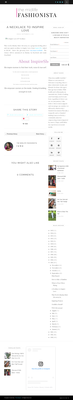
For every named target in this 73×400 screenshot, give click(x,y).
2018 (51, 249)
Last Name (53, 57)
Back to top (64, 398)
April (53, 321)
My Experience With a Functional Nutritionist (63, 168)
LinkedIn (51, 155)
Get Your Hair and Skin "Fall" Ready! (62, 200)
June (53, 316)
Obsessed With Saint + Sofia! (61, 177)
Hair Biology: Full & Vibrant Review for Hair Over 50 (18, 356)
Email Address (54, 44)
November (55, 268)
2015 (51, 257)
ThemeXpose (18, 397)
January (54, 329)
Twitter (59, 141)
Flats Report (56, 276)
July (53, 313)
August (54, 311)
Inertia (59, 191)
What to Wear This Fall (62, 213)
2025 (52, 230)
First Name (53, 51)
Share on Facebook (16, 115)
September (56, 273)
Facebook (51, 141)
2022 (52, 238)
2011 (51, 335)
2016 (52, 254)
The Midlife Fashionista (27, 143)
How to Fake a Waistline (59, 279)
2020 (52, 244)
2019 (52, 246)
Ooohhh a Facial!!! (57, 304)
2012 (51, 332)
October (55, 270)
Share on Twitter (35, 115)
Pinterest (58, 148)
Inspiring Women (57, 301)
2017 (51, 252)
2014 (52, 260)
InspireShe (38, 48)
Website (59, 155)
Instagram (51, 148)
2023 (52, 236)
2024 (52, 233)
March (54, 324)
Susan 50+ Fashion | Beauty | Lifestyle (38, 387)
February (55, 327)
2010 (52, 337)
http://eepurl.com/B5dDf (36, 50)
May (53, 319)
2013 (52, 262)
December (55, 265)
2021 (51, 241)
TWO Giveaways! (57, 308)
